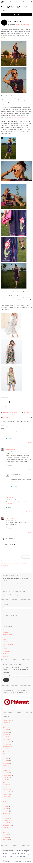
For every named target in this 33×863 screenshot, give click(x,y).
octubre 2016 (6, 794)
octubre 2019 (6, 722)
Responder (29, 442)
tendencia (5, 653)
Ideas (4, 639)
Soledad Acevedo (11, 449)
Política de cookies (20, 856)
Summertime (15, 7)
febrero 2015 (6, 842)
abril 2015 (5, 837)
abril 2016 (5, 808)
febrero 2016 (6, 813)
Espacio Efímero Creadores (10, 637)
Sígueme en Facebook (11, 616)
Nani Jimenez (9, 497)
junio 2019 (5, 727)
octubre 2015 (6, 823)
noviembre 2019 (7, 720)
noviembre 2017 (7, 770)
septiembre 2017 (7, 775)
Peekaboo (23, 96)
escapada (5, 632)
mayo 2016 (6, 806)
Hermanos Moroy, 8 (13, 583)
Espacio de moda (7, 634)
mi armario (17, 24)
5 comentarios (27, 412)
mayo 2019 (6, 729)
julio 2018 (5, 751)
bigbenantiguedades (12, 518)
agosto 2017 (6, 777)
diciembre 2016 (7, 789)
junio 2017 (5, 782)
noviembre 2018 (7, 741)
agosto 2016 (6, 799)
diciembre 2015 (7, 818)
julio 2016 (5, 801)
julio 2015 (5, 830)
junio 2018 (5, 753)
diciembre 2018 (7, 739)
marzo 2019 (6, 732)
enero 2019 (6, 737)
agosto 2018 (6, 749)
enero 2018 (6, 765)
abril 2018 (5, 758)
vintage (11, 414)
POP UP (5, 649)
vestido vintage (5, 414)
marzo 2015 (6, 839)
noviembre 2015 (7, 820)
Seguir (6, 680)
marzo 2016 (6, 811)
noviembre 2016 (7, 792)
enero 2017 (6, 787)
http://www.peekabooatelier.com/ (20, 117)
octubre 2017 (6, 772)
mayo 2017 (6, 784)
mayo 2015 (6, 834)
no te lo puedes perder (9, 644)
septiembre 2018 (7, 746)
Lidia (7, 426)
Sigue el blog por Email (12, 664)
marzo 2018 (6, 760)
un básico (5, 656)
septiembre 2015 (7, 825)
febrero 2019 (6, 734)
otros (4, 646)
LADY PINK (29, 417)
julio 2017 (5, 780)
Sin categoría (6, 651)
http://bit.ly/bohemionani (12, 503)
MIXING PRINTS (5, 417)
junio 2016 (5, 803)
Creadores (5, 629)
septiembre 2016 (7, 796)
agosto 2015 (6, 827)
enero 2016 (6, 815)
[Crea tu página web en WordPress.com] (16, 2)
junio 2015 (5, 832)
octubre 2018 (6, 744)
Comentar (26, 557)
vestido (15, 412)
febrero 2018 (6, 763)
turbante (11, 412)
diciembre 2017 (7, 768)
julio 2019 (5, 725)
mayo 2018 (6, 756)
